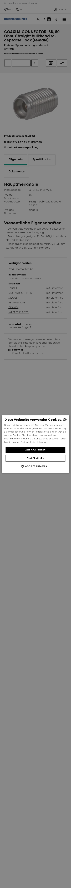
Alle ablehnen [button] (35, 458)
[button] (35, 466)
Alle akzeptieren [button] (35, 449)
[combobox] (65, 419)
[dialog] (35, 444)
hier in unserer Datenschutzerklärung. (25, 442)
